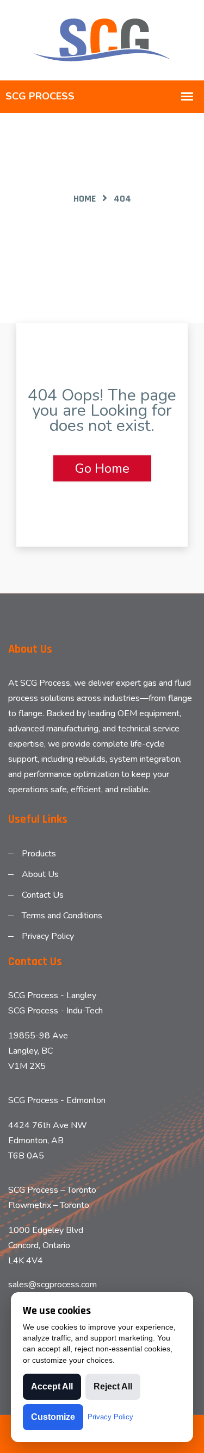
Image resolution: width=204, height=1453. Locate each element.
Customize (53, 1416)
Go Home (102, 468)
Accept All (52, 1386)
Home (84, 198)
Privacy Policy (48, 936)
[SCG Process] (102, 39)
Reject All (113, 1386)
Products (39, 854)
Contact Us (43, 895)
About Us (40, 874)
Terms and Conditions (62, 916)
